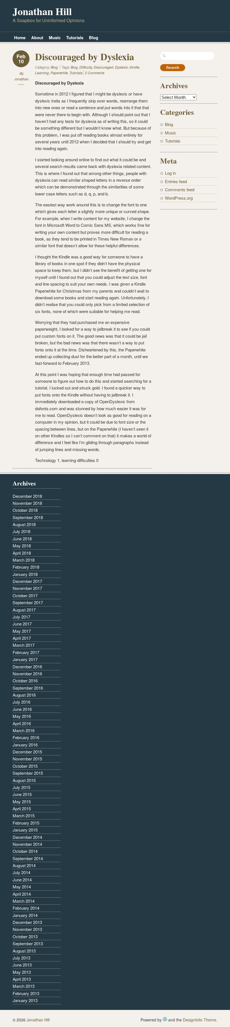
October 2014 (25, 851)
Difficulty (85, 67)
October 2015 (25, 766)
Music (55, 37)
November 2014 (27, 844)
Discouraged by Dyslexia (84, 57)
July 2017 (21, 617)
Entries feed (176, 181)
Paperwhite (59, 72)
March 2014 (23, 901)
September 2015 (28, 773)
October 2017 (25, 595)
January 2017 (25, 659)
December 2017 (27, 581)
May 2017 (22, 631)
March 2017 (23, 645)
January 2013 (25, 1000)
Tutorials (74, 37)
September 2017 (28, 602)
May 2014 (22, 887)
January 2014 (25, 915)
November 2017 (27, 588)
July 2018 (21, 531)
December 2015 (27, 752)
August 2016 (24, 695)
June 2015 (22, 794)
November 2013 (27, 929)
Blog (93, 37)
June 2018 (22, 538)
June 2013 (22, 965)
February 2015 (26, 823)
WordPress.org (179, 198)
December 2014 (27, 837)
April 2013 (22, 979)
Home (20, 37)
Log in (170, 173)
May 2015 (22, 801)
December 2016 (27, 666)
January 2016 (25, 745)
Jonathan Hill (42, 11)
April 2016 (22, 723)
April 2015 (22, 808)
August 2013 (24, 951)
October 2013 (25, 936)
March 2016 (23, 730)
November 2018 (27, 503)
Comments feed (179, 189)
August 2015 (24, 780)
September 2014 (28, 858)
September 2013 (28, 943)
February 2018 (26, 567)
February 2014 (26, 908)
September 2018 (28, 517)
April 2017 (22, 638)
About (37, 37)
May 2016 (22, 716)
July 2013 (21, 958)
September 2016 (28, 688)
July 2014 (21, 872)
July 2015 (21, 787)
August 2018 (24, 524)
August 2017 (24, 610)
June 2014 (22, 880)
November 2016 (27, 673)
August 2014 (24, 865)
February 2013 (26, 993)
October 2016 (25, 680)
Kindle (134, 67)
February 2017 (26, 652)
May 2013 (22, 972)
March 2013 (23, 986)
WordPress (165, 1019)
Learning (42, 72)
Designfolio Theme (199, 1020)
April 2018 (22, 553)
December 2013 (27, 922)
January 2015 (25, 830)
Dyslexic (121, 67)
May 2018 (22, 545)
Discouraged (103, 67)
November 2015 (27, 759)
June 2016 (22, 709)
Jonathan (21, 78)
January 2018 (25, 574)
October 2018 (25, 510)
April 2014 (22, 894)
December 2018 (27, 496)
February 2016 (26, 737)
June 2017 (22, 624)
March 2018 (23, 560)
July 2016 (21, 702)
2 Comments (94, 72)
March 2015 (23, 815)
